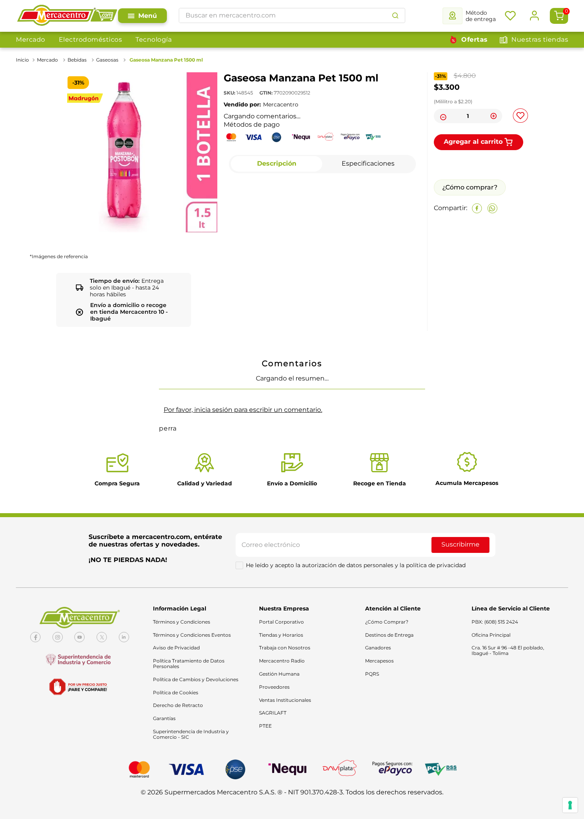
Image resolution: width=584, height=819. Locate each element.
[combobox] (292, 15)
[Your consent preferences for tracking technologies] (570, 805)
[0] (559, 16)
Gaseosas (107, 60)
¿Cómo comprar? (469, 246)
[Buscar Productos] (395, 15)
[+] (493, 116)
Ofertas (474, 39)
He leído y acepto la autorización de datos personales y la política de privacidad (356, 802)
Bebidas (77, 60)
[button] (44, 420)
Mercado (30, 39)
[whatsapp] (492, 267)
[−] (442, 116)
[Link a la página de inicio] (23, 60)
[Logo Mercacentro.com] (67, 16)
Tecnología (153, 39)
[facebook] (477, 267)
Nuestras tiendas (539, 39)
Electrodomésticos (90, 39)
